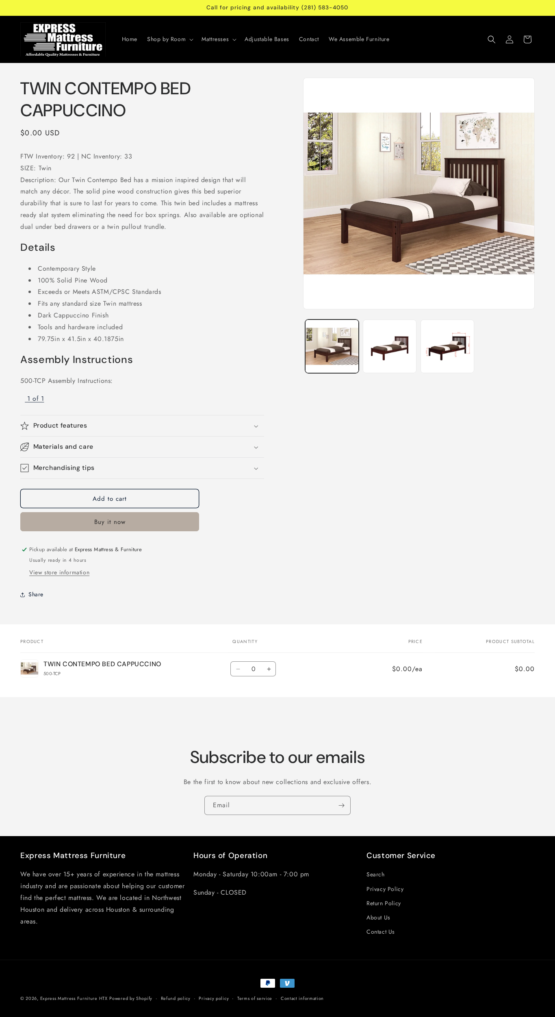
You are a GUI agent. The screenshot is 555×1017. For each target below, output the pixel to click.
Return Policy (383, 903)
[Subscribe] (341, 805)
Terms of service (254, 998)
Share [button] (35, 594)
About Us (378, 917)
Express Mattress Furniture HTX (74, 998)
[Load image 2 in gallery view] (389, 346)
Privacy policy (214, 998)
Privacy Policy (384, 889)
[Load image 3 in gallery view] (447, 346)
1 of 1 (35, 398)
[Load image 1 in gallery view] (332, 346)
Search (375, 875)
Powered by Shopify (130, 998)
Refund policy (176, 998)
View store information (59, 572)
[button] (169, 39)
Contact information (302, 998)
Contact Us (380, 932)
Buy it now (110, 521)
